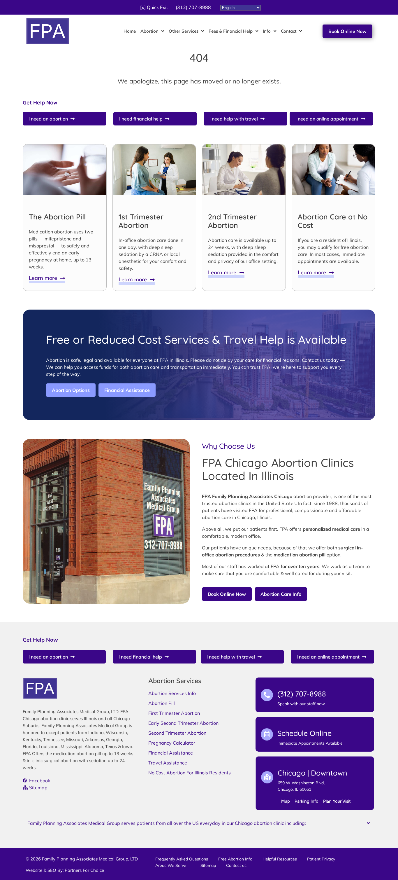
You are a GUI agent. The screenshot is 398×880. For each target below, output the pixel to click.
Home (130, 31)
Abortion (149, 31)
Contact (288, 31)
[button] (154, 7)
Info (267, 31)
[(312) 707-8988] (267, 695)
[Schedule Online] (267, 734)
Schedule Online (304, 733)
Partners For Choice (84, 870)
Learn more (44, 278)
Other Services (183, 31)
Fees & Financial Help (231, 31)
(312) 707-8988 (301, 693)
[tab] (199, 823)
